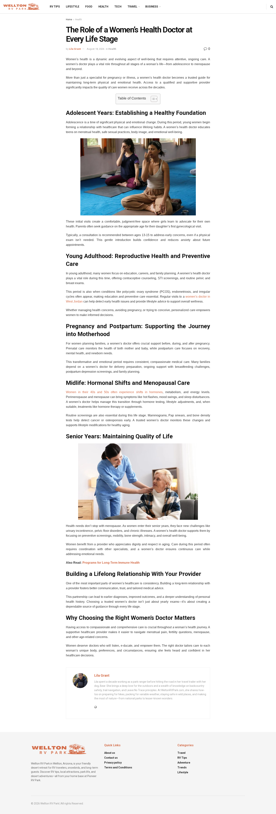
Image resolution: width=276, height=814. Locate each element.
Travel (132, 6)
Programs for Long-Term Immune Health (111, 562)
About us (109, 752)
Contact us (111, 757)
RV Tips (55, 6)
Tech (117, 6)
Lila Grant (75, 48)
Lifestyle (72, 6)
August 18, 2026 (95, 48)
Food (88, 6)
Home (69, 19)
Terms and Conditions (118, 767)
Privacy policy (113, 762)
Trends (182, 767)
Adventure (183, 762)
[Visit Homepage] (21, 7)
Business (151, 6)
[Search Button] (271, 6)
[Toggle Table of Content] (152, 99)
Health (103, 6)
